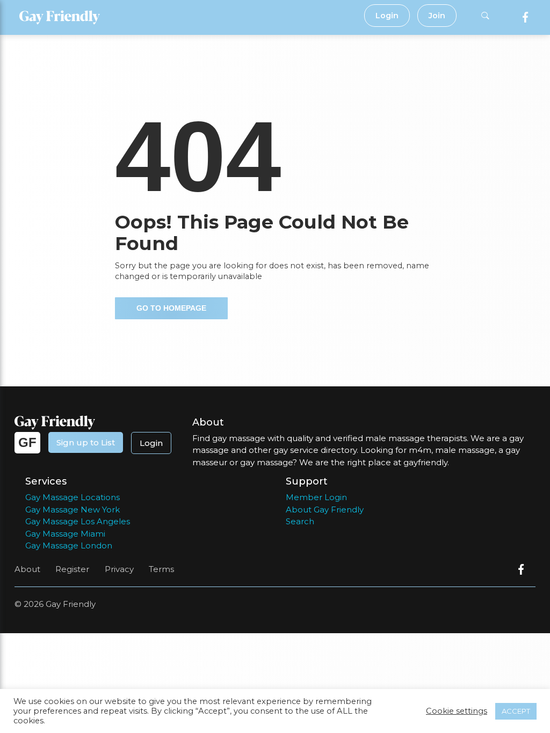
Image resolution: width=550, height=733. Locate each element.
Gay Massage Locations (72, 497)
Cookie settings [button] (456, 711)
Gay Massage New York (72, 509)
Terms (161, 569)
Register (72, 569)
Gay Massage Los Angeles (77, 521)
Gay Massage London (68, 545)
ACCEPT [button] (516, 711)
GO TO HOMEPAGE (171, 308)
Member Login (316, 497)
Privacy (119, 569)
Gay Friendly (71, 604)
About (27, 569)
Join (437, 15)
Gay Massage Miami (65, 534)
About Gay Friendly (325, 509)
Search (300, 521)
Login (387, 15)
